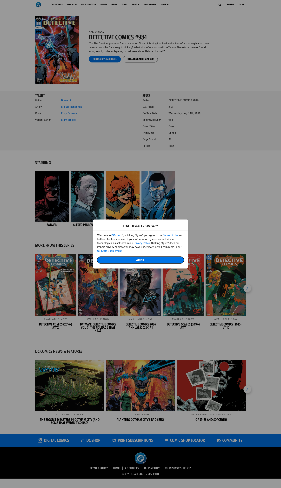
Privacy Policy (142, 243)
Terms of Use (170, 235)
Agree (140, 260)
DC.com (115, 235)
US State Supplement (109, 250)
